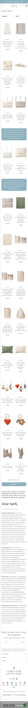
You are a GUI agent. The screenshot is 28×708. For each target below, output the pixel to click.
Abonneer (23, 642)
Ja (5, 705)
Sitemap (23, 691)
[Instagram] (13, 679)
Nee (11, 705)
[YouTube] (16, 679)
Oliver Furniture (22, 576)
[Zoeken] (23, 5)
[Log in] (20, 5)
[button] (2, 5)
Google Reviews (22, 695)
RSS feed (19, 691)
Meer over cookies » (20, 705)
